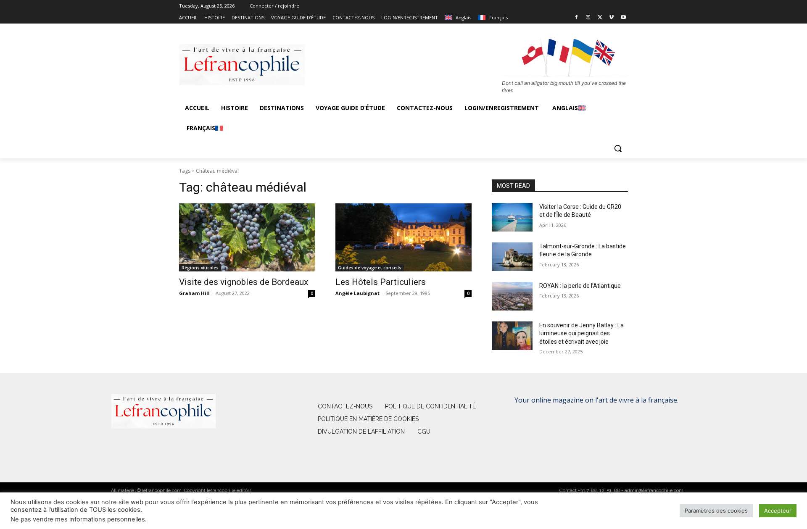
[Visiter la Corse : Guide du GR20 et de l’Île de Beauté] (512, 217)
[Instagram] (588, 18)
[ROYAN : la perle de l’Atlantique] (512, 296)
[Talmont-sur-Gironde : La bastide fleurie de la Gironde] (512, 256)
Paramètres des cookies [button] (716, 510)
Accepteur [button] (777, 510)
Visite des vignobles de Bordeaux (243, 282)
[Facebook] (576, 18)
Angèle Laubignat (357, 293)
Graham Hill (194, 293)
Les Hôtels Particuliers (380, 282)
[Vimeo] (611, 18)
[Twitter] (600, 18)
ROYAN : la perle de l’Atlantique (580, 285)
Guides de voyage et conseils (369, 268)
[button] (618, 148)
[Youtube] (623, 18)
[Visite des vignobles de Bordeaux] (247, 237)
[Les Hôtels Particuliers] (403, 237)
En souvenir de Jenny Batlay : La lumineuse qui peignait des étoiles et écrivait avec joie (581, 333)
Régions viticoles (200, 268)
